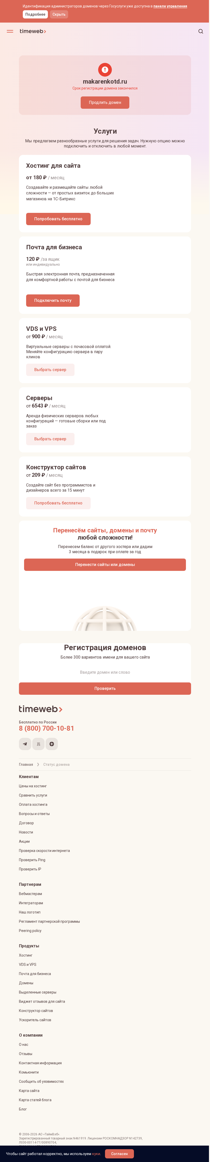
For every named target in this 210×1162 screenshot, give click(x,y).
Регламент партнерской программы (49, 921)
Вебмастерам (30, 894)
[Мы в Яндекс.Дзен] (52, 744)
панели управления (170, 6)
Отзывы (25, 1054)
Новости (26, 832)
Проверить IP (30, 869)
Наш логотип (29, 912)
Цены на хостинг (33, 786)
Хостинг (26, 955)
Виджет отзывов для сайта (42, 1001)
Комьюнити (29, 1072)
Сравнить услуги (33, 795)
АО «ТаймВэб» (48, 1134)
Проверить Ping (32, 860)
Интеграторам (31, 903)
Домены (26, 983)
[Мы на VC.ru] (38, 744)
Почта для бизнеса (35, 974)
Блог (23, 1109)
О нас (23, 1044)
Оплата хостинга (33, 804)
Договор (26, 823)
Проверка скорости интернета (44, 851)
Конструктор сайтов (36, 1011)
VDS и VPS (27, 964)
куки (96, 1153)
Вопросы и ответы (34, 814)
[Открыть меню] (10, 31)
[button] (201, 31)
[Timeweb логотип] (62, 31)
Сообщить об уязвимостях (41, 1081)
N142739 (135, 1138)
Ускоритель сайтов (35, 1020)
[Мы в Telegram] (25, 744)
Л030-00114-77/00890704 (37, 1142)
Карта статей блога (35, 1100)
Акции (24, 841)
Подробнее (35, 14)
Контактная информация (40, 1063)
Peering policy (30, 931)
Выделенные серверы (37, 992)
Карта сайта (29, 1091)
